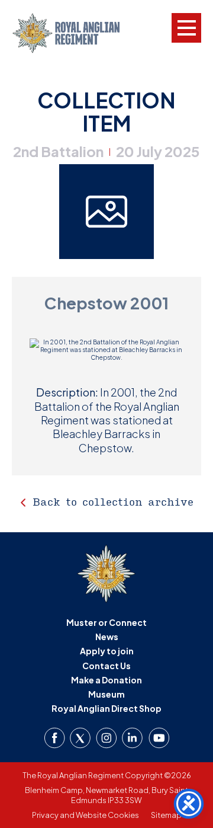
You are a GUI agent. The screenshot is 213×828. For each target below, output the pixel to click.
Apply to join (107, 650)
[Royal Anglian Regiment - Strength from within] (75, 33)
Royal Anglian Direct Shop (106, 708)
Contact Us (106, 665)
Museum (106, 694)
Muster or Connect (106, 622)
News (106, 636)
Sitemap (166, 815)
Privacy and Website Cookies (85, 815)
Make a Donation (106, 679)
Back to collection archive (113, 502)
